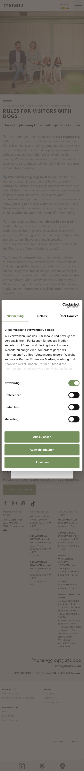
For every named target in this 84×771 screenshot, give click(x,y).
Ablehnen (42, 462)
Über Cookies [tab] (69, 316)
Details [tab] (42, 316)
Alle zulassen (42, 436)
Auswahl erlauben (42, 449)
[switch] (74, 395)
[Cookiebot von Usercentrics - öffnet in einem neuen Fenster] (62, 305)
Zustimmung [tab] (15, 316)
